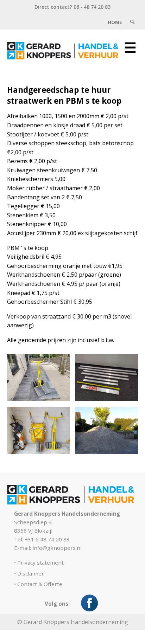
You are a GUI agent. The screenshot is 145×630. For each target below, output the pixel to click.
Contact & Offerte (39, 583)
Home (115, 22)
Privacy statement (40, 562)
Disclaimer (30, 573)
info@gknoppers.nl (57, 547)
